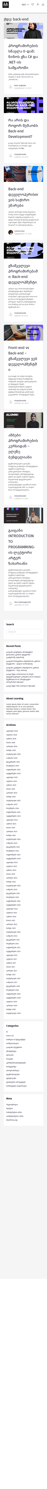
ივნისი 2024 (11, 824)
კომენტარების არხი (14, 1116)
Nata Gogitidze (20, 85)
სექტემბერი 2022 (13, 905)
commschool (19, 231)
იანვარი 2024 (11, 843)
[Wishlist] (32, 4)
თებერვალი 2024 (13, 839)
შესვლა (9, 1108)
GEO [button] (24, 4)
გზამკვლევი (11, 1051)
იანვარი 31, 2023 (21, 498)
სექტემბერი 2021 (13, 951)
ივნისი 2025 (11, 785)
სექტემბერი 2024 (13, 816)
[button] (37, 4)
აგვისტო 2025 (12, 777)
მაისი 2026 (10, 743)
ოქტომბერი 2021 (13, 947)
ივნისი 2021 (11, 963)
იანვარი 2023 (11, 889)
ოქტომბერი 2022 (13, 901)
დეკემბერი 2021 (13, 940)
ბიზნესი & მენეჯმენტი (15, 1040)
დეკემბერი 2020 (13, 986)
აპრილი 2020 (11, 1005)
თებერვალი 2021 (13, 978)
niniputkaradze (20, 154)
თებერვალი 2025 (13, 801)
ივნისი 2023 (11, 870)
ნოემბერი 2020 (12, 990)
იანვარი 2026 (11, 758)
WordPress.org (11, 1120)
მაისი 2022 (10, 920)
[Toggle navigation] (42, 4)
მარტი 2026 (11, 750)
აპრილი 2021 (11, 971)
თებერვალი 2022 (13, 932)
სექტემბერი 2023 (13, 859)
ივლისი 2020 (11, 1002)
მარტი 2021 (11, 975)
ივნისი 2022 (11, 917)
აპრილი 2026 (11, 746)
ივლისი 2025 (11, 781)
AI (7, 1032)
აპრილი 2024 (11, 831)
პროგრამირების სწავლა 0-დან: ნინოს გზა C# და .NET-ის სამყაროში (23, 57)
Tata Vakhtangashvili (22, 602)
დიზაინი (10, 1055)
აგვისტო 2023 (12, 862)
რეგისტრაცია (12, 1105)
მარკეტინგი (11, 1067)
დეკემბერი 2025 (13, 762)
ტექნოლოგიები (13, 1074)
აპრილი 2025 (11, 793)
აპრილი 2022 (11, 924)
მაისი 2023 (10, 874)
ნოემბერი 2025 (12, 766)
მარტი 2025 (11, 797)
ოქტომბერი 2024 (13, 812)
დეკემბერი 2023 (13, 847)
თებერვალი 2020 (13, 1013)
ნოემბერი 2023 (12, 851)
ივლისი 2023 (11, 866)
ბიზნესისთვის (12, 1043)
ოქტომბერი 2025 (13, 770)
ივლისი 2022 (11, 913)
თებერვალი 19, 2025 (22, 88)
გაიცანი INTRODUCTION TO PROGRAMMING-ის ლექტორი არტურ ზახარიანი (21, 547)
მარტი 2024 (11, 835)
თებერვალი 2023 (13, 886)
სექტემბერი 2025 (13, 773)
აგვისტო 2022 (12, 909)
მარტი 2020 (11, 1009)
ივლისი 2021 (11, 959)
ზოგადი (9, 1059)
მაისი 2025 (10, 789)
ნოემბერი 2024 (12, 808)
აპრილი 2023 (11, 878)
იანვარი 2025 (11, 804)
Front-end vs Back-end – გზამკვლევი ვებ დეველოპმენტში (22, 358)
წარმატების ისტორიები (16, 1086)
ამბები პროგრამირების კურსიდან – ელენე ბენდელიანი (23, 446)
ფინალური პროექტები (16, 1082)
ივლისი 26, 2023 (21, 316)
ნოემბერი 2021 (12, 944)
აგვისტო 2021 (11, 955)
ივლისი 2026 (11, 735)
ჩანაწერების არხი (14, 1112)
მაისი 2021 (10, 967)
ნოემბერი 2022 (12, 897)
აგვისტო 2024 (12, 820)
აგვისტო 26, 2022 (21, 605)
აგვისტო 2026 (12, 731)
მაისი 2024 (10, 828)
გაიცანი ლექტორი (14, 1047)
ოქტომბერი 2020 (13, 994)
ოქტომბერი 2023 (13, 855)
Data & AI (10, 1036)
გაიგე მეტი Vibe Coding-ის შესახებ (20, 686)
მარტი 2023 (11, 882)
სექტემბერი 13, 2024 (23, 234)
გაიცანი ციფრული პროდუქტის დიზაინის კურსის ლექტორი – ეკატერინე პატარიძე (19, 654)
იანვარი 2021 (11, 982)
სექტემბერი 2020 (13, 998)
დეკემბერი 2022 (13, 893)
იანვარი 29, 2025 (21, 157)
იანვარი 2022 (11, 936)
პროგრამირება (12, 1070)
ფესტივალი (11, 1078)
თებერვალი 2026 (13, 754)
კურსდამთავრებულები (16, 1063)
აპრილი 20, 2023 (21, 403)
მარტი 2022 (11, 928)
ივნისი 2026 (11, 739)
